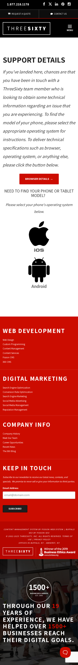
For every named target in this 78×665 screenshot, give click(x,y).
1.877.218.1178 (18, 4)
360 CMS (7, 361)
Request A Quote (21, 13)
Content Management (13, 348)
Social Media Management (15, 405)
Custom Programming (14, 344)
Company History (11, 433)
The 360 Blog (9, 451)
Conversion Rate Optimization (18, 392)
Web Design (8, 339)
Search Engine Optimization (16, 387)
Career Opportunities (13, 442)
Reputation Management (15, 409)
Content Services (11, 353)
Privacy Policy (42, 539)
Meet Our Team (10, 438)
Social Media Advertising (14, 400)
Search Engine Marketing (15, 396)
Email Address (10, 488)
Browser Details (37, 179)
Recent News (9, 446)
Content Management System (21, 529)
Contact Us (60, 13)
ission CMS (9, 357)
